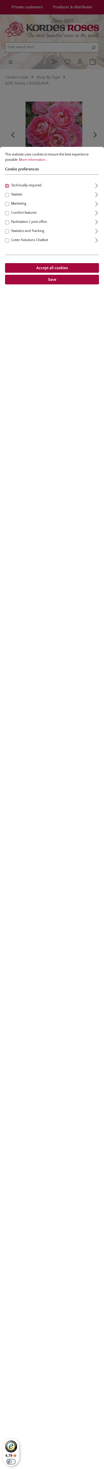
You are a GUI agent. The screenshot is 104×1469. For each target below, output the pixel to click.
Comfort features (24, 213)
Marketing (18, 204)
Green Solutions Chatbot (29, 240)
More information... (33, 160)
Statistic (17, 194)
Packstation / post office (29, 222)
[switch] (11, 1461)
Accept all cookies (52, 268)
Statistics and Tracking (27, 231)
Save (52, 279)
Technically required (26, 185)
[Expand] (96, 185)
